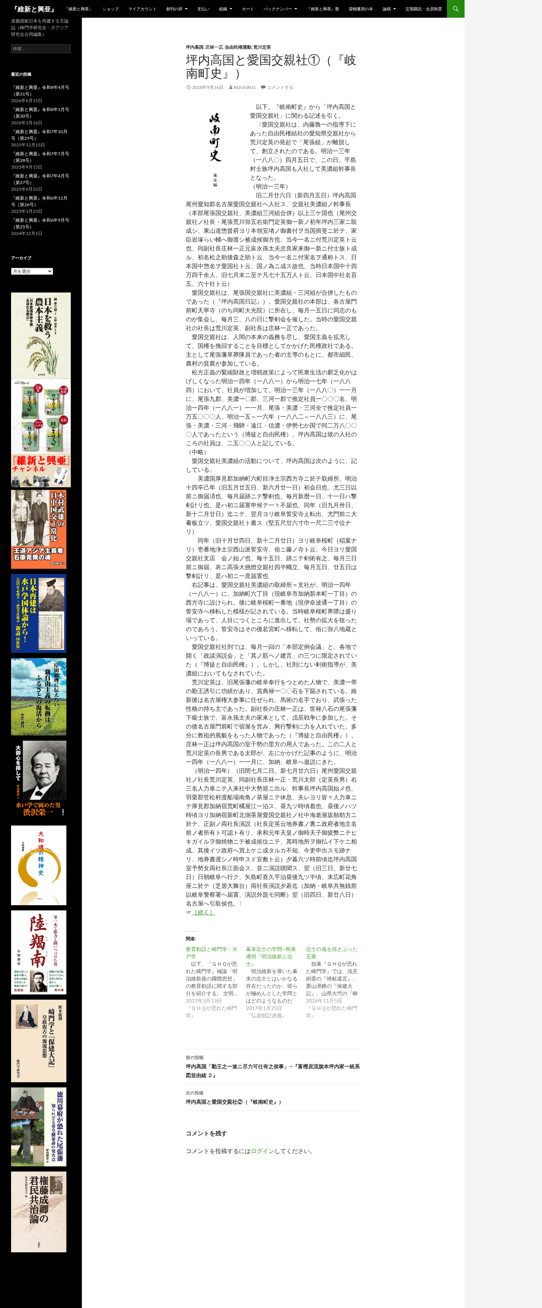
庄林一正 (214, 47)
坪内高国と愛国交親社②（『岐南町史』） (235, 1097)
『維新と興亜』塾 (323, 8)
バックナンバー (278, 8)
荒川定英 (262, 47)
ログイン (262, 1150)
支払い (203, 8)
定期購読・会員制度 (424, 8)
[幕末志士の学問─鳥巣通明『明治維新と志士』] (276, 982)
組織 (223, 8)
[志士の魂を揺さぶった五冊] (336, 982)
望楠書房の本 (361, 8)
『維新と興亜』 (34, 9)
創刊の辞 (174, 8)
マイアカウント (142, 8)
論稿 (387, 8)
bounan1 (245, 87)
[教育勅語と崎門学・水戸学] (216, 982)
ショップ (111, 8)
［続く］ (203, 912)
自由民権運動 (238, 47)
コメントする (280, 87)
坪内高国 (195, 47)
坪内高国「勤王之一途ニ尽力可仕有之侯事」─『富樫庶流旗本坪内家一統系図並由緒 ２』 (273, 1066)
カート (248, 8)
